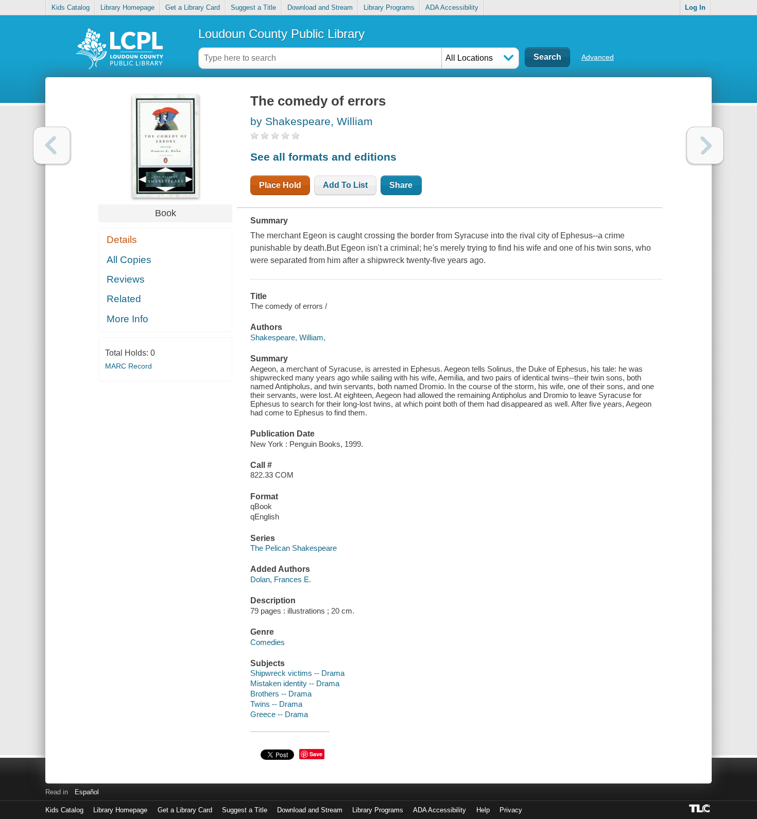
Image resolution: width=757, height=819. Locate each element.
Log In (695, 7)
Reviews (126, 279)
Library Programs (389, 7)
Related (124, 298)
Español (87, 792)
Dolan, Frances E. (280, 579)
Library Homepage (127, 7)
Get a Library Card (192, 7)
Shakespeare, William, (287, 337)
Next (705, 145)
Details (122, 239)
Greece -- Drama (279, 714)
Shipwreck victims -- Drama (297, 673)
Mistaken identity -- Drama (294, 683)
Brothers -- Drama (281, 693)
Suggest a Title (253, 7)
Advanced (597, 57)
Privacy (511, 810)
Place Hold (280, 185)
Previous (52, 145)
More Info (127, 318)
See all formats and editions (323, 157)
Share (400, 185)
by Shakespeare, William (311, 121)
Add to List (345, 185)
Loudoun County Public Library (281, 34)
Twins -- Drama (276, 704)
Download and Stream (320, 7)
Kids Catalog (70, 7)
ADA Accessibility (451, 7)
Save (315, 754)
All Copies (129, 259)
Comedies (267, 642)
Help (483, 810)
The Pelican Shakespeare (293, 548)
